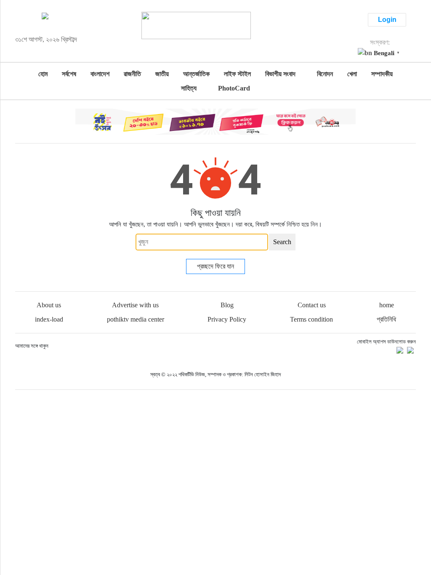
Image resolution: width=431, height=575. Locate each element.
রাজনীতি (132, 73)
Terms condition (311, 319)
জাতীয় (162, 73)
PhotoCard (234, 88)
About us (49, 305)
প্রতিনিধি (386, 319)
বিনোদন (325, 73)
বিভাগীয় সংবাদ (280, 73)
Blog (227, 305)
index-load (49, 319)
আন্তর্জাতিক (196, 73)
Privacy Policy (227, 319)
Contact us (312, 305)
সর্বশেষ (69, 73)
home (386, 305)
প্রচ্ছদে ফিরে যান (215, 266)
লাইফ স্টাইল (237, 73)
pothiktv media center (135, 319)
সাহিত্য (189, 88)
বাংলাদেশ (99, 73)
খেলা (352, 73)
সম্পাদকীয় (382, 73)
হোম (43, 73)
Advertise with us (135, 305)
